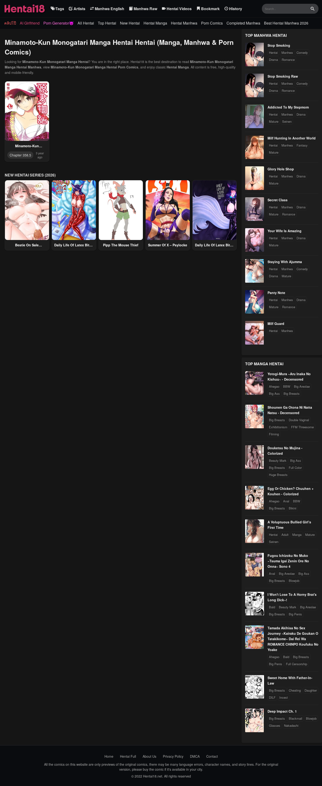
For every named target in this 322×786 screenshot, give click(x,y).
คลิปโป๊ (10, 23)
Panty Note (276, 292)
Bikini (292, 508)
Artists (79, 8)
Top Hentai (107, 23)
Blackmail (295, 718)
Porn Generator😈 (58, 23)
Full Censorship (296, 664)
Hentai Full (128, 756)
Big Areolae (302, 386)
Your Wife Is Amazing (284, 230)
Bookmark (210, 8)
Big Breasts (292, 393)
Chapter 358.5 (20, 155)
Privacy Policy (173, 756)
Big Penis (295, 614)
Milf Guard (276, 323)
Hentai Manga (155, 23)
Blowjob (294, 580)
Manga (296, 534)
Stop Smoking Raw (283, 76)
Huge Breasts (278, 474)
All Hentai (86, 23)
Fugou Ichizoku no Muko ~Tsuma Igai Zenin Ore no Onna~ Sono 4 (288, 561)
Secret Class (278, 200)
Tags (59, 8)
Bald (272, 607)
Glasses (274, 725)
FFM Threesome (302, 427)
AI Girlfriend (30, 23)
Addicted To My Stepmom (288, 107)
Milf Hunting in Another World (292, 138)
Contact (212, 756)
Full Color (295, 467)
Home (108, 756)
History (235, 8)
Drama (273, 59)
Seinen (287, 121)
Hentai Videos (179, 8)
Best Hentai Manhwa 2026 (286, 23)
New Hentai (130, 23)
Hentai (273, 52)
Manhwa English (109, 8)
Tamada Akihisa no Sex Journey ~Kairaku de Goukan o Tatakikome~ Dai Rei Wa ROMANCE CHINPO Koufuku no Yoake (293, 639)
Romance (288, 59)
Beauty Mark (277, 460)
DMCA (195, 756)
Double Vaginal (299, 420)
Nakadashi (291, 725)
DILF (272, 697)
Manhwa (287, 52)
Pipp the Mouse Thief (120, 245)
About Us (149, 756)
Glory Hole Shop (281, 169)
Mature (273, 121)
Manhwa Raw (145, 8)
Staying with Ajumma (285, 261)
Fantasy (302, 145)
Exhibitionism (278, 427)
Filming (274, 434)
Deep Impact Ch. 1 (282, 711)
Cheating (295, 690)
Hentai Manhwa (184, 23)
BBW (286, 386)
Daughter (311, 690)
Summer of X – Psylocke (167, 245)
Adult (285, 534)
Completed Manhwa (243, 23)
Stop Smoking (279, 45)
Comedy (302, 52)
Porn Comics (212, 23)
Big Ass (274, 393)
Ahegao (274, 386)
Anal (286, 501)
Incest (283, 697)
